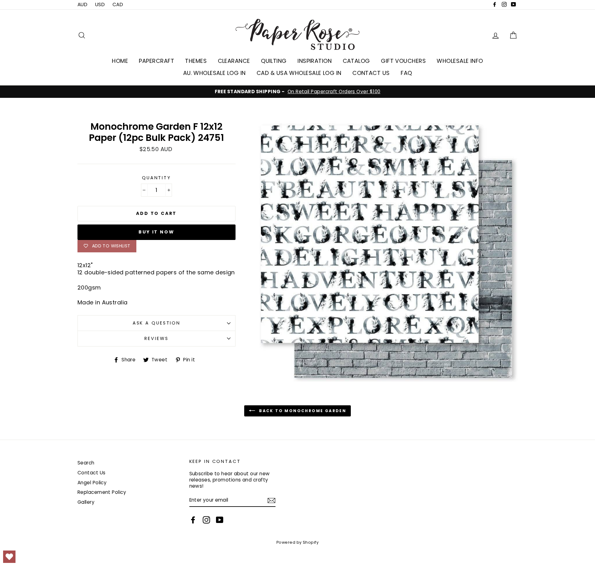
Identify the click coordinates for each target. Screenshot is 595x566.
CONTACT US (371, 73)
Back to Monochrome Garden (302, 410)
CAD (117, 4)
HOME (120, 61)
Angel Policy (92, 482)
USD (100, 4)
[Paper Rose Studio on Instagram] (206, 520)
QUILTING (274, 61)
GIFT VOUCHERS (403, 61)
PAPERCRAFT (156, 61)
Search (86, 462)
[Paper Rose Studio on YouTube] (219, 520)
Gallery (86, 502)
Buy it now (156, 232)
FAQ (406, 73)
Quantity (156, 178)
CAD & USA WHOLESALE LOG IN (299, 73)
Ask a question (156, 323)
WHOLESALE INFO (460, 61)
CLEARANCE (234, 61)
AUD (82, 4)
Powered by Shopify (297, 542)
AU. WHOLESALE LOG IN (214, 73)
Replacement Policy (101, 492)
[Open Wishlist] (9, 557)
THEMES (196, 61)
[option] (297, 92)
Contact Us (91, 472)
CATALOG (356, 61)
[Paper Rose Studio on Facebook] (193, 520)
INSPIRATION (315, 61)
